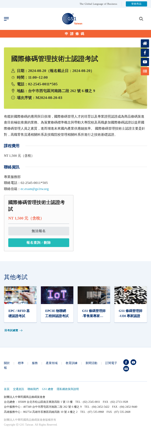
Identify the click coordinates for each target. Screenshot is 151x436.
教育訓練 (71, 363)
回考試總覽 (11, 330)
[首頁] (145, 43)
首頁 (6, 389)
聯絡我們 (33, 389)
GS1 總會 (47, 389)
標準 (21, 363)
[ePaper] (126, 368)
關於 (7, 363)
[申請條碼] (145, 71)
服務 (35, 363)
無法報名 (39, 231)
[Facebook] (126, 362)
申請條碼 (75, 34)
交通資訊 (18, 389)
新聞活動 (91, 363)
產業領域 (52, 363)
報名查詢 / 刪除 (39, 242)
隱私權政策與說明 (68, 389)
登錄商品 (136, 4)
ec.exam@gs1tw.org (35, 189)
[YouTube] (133, 362)
